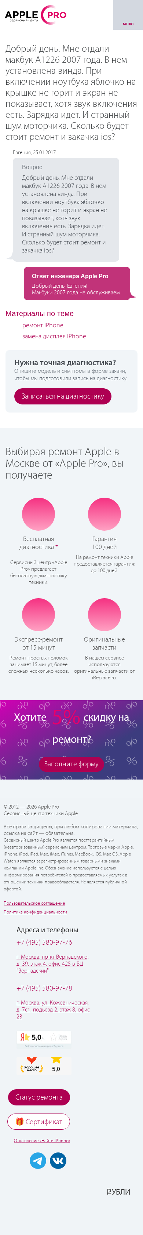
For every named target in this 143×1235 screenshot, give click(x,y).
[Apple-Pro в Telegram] (38, 1160)
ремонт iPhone (42, 325)
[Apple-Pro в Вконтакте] (58, 1160)
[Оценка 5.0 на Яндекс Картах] (44, 1040)
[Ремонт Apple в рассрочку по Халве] (109, 1215)
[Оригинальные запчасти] (104, 614)
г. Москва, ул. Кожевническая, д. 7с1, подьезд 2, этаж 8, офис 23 (53, 1010)
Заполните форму (71, 764)
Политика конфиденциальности (35, 912)
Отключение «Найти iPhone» (42, 1141)
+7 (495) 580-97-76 (44, 943)
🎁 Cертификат (38, 1122)
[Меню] (128, 15)
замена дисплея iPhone (54, 336)
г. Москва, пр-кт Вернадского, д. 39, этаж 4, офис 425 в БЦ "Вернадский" (52, 964)
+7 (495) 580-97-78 (44, 988)
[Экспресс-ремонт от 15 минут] (38, 614)
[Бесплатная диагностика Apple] (38, 514)
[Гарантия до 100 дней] (104, 513)
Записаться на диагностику (63, 396)
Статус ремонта (39, 1097)
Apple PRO (35, 14)
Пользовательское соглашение (34, 903)
